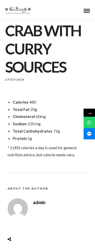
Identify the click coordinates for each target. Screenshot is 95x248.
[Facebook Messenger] (89, 133)
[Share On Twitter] (22, 226)
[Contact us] (89, 122)
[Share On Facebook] (14, 226)
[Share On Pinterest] (30, 226)
